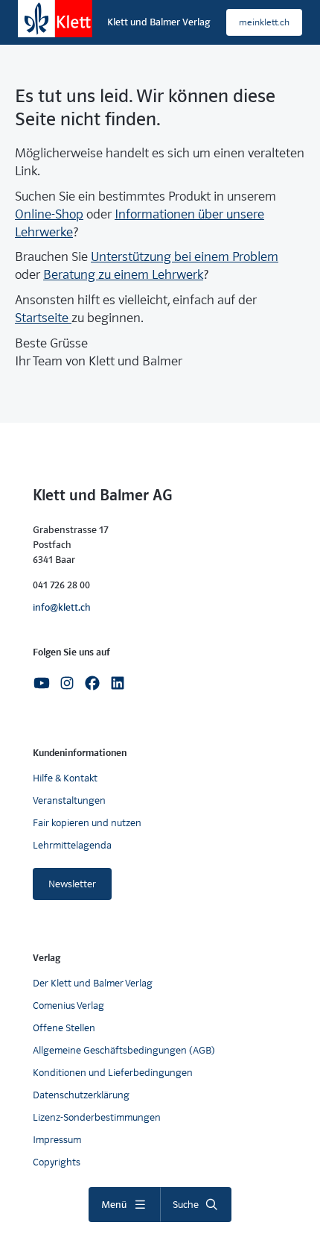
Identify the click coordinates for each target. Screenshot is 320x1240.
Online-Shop (49, 214)
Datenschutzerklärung (81, 1095)
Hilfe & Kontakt (65, 778)
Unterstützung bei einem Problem (184, 257)
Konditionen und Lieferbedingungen (113, 1072)
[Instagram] (67, 682)
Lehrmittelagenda (72, 845)
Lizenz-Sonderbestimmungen (97, 1117)
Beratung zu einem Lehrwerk (123, 275)
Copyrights (56, 1162)
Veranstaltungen (69, 800)
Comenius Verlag (68, 1005)
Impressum (57, 1139)
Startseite (43, 318)
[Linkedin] (118, 682)
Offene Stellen (64, 1028)
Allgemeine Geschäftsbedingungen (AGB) (124, 1050)
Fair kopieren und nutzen (87, 822)
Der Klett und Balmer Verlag (93, 983)
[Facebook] (92, 682)
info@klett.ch (62, 607)
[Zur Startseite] (55, 18)
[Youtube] (42, 682)
